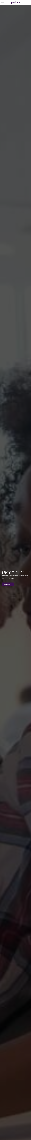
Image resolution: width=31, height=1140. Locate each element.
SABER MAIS (8, 584)
